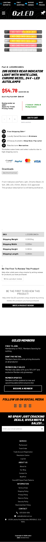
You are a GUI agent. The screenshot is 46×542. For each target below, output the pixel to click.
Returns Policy (23, 498)
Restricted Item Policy (23, 505)
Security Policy (23, 501)
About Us (23, 466)
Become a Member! (23, 388)
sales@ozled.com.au (24, 516)
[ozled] (23, 13)
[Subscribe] (41, 429)
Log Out (23, 459)
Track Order (23, 448)
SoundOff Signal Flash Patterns (23, 480)
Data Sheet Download (10, 173)
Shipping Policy (23, 491)
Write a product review (12, 279)
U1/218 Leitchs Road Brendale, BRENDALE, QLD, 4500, (24, 521)
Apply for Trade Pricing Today (8, 107)
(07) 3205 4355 (24, 513)
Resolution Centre (23, 455)
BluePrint (23, 477)
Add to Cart (32, 118)
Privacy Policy (23, 495)
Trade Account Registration (23, 452)
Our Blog (23, 470)
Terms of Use (23, 488)
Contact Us (23, 473)
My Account (23, 445)
